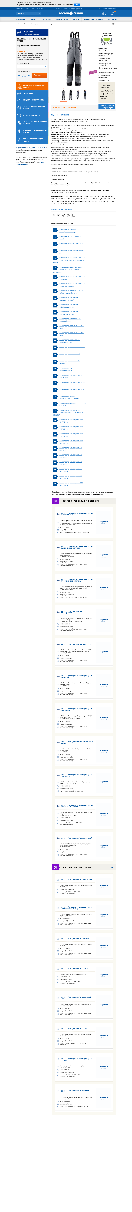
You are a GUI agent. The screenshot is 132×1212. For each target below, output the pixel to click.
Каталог (34, 19)
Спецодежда (35, 24)
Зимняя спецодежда (47, 24)
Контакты (112, 19)
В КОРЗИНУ (40, 75)
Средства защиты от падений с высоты (35, 122)
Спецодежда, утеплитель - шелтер (72, 347)
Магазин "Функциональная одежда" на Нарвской (77, 676)
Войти (103, 15)
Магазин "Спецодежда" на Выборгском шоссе (77, 742)
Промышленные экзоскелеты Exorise (35, 131)
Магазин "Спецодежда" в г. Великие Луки (75, 1091)
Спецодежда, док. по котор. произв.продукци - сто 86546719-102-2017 (68, 412)
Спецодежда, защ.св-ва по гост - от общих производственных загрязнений (69, 269)
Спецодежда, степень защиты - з (72, 389)
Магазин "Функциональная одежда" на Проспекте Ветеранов (77, 806)
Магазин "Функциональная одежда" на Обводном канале (77, 514)
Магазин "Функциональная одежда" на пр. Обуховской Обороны (77, 580)
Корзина (113, 13)
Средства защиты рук (31, 115)
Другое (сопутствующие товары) (33, 140)
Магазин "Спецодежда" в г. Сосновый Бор (76, 998)
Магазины (47, 19)
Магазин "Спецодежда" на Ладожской (76, 838)
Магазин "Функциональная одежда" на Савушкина (77, 709)
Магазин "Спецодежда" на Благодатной (71, 612)
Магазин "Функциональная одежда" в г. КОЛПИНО (76, 775)
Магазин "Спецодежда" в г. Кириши (75, 939)
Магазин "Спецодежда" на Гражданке (76, 644)
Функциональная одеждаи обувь (33, 86)
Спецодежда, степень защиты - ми (72, 382)
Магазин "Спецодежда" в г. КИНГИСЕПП (76, 880)
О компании (20, 19)
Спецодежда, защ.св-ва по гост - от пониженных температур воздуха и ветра (69, 259)
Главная (20, 24)
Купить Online (62, 19)
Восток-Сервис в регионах (76, 867)
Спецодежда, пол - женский (70, 354)
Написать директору (108, 9)
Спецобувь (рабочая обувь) (34, 100)
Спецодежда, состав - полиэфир (71, 243)
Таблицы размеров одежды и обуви (107, 106)
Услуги (76, 19)
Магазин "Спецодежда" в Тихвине (74, 1029)
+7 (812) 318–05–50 (36, 9)
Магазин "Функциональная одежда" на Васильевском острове (77, 547)
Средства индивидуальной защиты (34, 107)
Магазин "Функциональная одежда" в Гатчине (76, 1059)
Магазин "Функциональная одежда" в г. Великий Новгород (76, 908)
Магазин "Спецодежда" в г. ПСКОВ (74, 969)
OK (77, 5)
